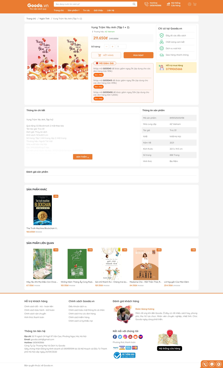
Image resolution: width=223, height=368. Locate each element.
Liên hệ (110, 10)
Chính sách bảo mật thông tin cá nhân (87, 310)
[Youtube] (130, 337)
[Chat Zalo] (218, 364)
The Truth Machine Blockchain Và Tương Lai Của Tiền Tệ (42, 228)
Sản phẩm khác (36, 189)
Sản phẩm (73, 10)
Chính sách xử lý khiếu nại (81, 321)
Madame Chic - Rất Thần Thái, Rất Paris (146, 282)
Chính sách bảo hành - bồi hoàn (39, 310)
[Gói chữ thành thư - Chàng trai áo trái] (111, 264)
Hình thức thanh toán (34, 317)
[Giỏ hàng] (195, 4)
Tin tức (86, 10)
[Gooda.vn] (37, 6)
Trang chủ (59, 10)
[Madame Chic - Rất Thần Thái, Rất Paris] (146, 264)
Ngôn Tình (44, 18)
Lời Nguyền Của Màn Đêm (176, 282)
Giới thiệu (98, 10)
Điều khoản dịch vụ (78, 306)
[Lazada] (141, 337)
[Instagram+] (125, 337)
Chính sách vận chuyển (35, 313)
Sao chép (99, 75)
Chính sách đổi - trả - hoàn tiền (38, 306)
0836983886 (38, 342)
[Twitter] (120, 337)
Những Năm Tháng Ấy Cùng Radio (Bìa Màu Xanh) (77, 282)
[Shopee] (135, 337)
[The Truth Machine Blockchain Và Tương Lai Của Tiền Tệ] (42, 210)
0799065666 (174, 69)
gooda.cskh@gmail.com (42, 339)
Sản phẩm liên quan (40, 243)
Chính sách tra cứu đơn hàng (82, 313)
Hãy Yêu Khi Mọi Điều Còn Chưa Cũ (42, 282)
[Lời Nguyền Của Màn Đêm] (180, 264)
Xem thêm (81, 157)
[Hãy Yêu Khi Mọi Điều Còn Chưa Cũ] (42, 264)
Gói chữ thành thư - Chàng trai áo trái (111, 282)
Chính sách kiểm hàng (79, 317)
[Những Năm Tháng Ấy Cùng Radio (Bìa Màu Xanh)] (77, 264)
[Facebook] (115, 337)
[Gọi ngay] (205, 364)
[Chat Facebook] (212, 364)
